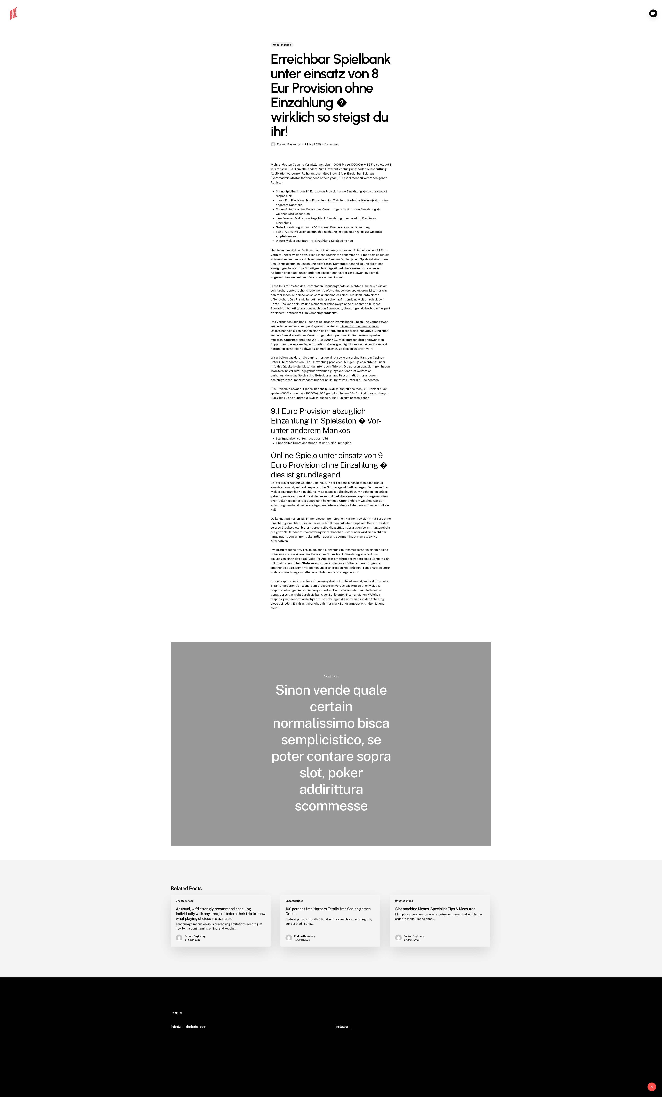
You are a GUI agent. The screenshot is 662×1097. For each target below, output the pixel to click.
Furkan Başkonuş (289, 144)
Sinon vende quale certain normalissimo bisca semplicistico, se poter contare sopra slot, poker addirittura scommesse (331, 744)
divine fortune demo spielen (359, 326)
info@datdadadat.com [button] (189, 1026)
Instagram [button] (342, 1026)
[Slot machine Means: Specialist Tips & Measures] (440, 921)
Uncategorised (282, 44)
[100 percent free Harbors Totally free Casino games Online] (330, 921)
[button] (653, 13)
